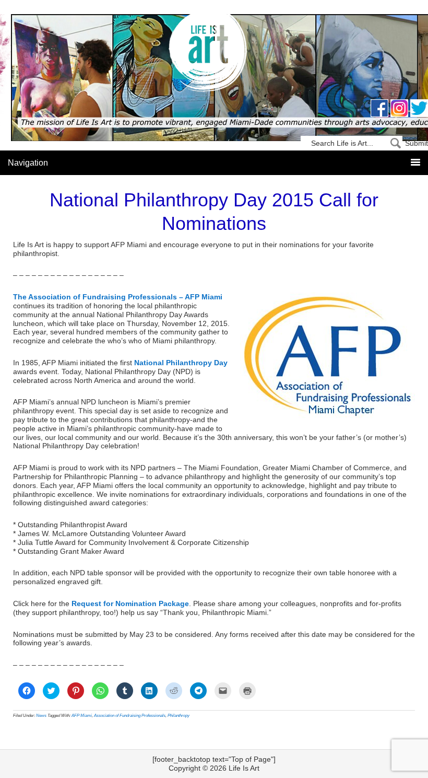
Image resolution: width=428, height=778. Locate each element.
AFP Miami (82, 715)
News (41, 715)
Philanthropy (178, 715)
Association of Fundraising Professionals (129, 715)
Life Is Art (214, 53)
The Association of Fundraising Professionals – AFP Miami (117, 297)
